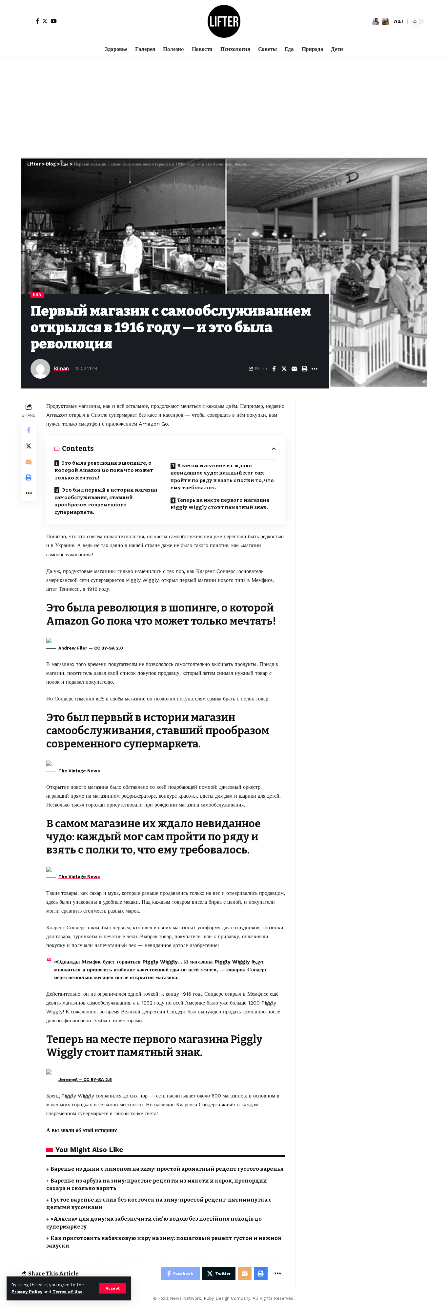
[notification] (376, 21)
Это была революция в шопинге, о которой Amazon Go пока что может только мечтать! (103, 470)
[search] (385, 21)
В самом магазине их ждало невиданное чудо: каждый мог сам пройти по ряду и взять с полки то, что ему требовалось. (222, 477)
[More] (314, 369)
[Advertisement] (224, 105)
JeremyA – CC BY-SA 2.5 (85, 1079)
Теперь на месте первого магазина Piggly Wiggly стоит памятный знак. (220, 504)
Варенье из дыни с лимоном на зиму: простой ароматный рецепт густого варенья (167, 1169)
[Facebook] (37, 21)
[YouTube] (53, 21)
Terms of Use (67, 1291)
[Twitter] (45, 21)
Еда (37, 294)
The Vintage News (79, 770)
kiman (61, 368)
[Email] (294, 369)
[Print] (304, 369)
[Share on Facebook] (273, 369)
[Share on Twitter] (284, 369)
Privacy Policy (26, 1291)
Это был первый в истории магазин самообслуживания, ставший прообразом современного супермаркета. (105, 501)
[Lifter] (224, 21)
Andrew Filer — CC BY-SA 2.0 (90, 648)
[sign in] (26, 21)
